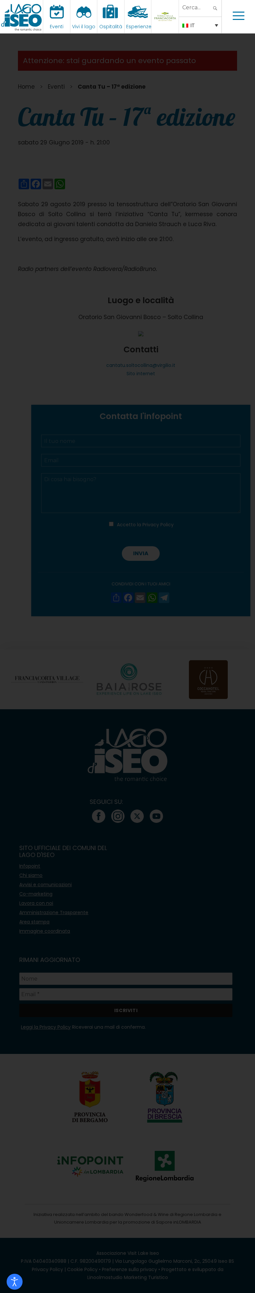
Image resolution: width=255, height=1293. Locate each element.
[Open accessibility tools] (15, 1282)
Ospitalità (110, 26)
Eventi (56, 26)
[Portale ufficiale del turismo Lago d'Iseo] (21, 16)
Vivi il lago (83, 26)
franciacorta (166, 26)
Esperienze (138, 26)
